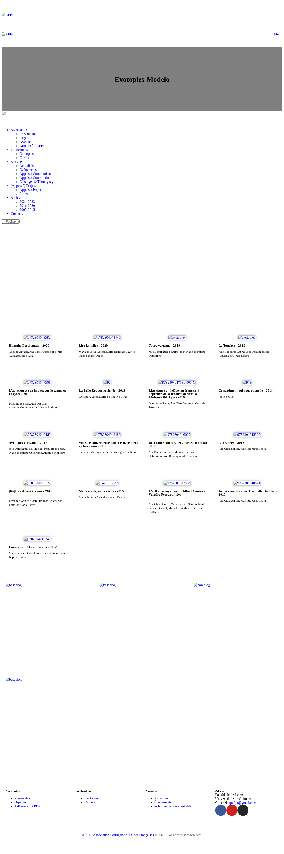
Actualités (161, 798)
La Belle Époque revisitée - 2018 (102, 390)
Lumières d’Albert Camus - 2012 (33, 547)
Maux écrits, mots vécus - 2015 (101, 491)
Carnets (89, 802)
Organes (20, 802)
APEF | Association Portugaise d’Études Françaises (118, 835)
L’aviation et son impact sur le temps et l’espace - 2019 (37, 392)
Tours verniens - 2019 (164, 345)
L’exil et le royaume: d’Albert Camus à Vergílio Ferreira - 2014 (177, 492)
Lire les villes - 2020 (93, 345)
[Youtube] (231, 810)
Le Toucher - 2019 (232, 345)
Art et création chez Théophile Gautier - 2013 (248, 492)
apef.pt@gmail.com (242, 803)
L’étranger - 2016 (231, 442)
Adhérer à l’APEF (27, 806)
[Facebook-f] (220, 810)
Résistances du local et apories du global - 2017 (179, 444)
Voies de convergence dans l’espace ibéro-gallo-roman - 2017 (109, 444)
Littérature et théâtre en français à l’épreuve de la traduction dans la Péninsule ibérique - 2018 (174, 394)
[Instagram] (242, 810)
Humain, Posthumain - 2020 (29, 345)
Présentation (23, 798)
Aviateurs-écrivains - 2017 (28, 442)
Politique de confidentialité (172, 806)
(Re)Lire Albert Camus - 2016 (30, 491)
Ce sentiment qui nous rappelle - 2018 (246, 390)
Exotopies (91, 798)
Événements (162, 802)
